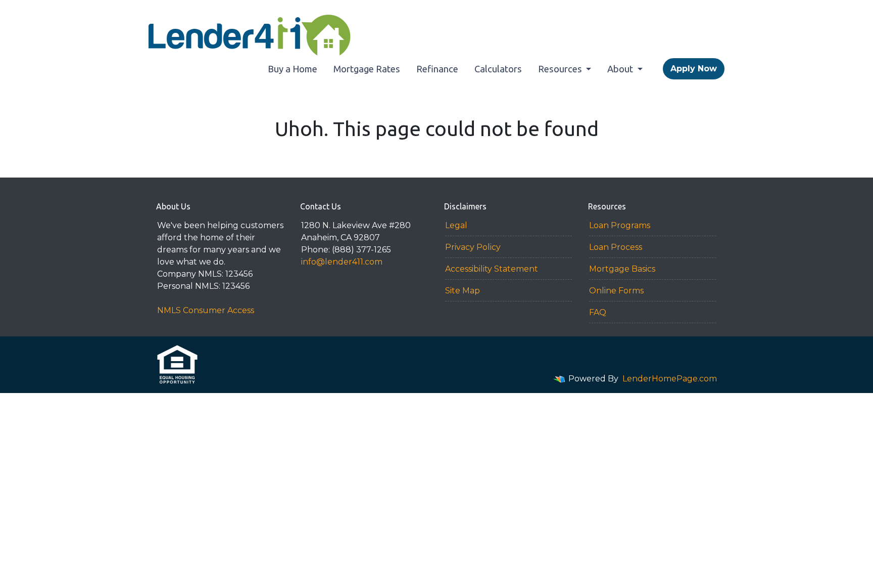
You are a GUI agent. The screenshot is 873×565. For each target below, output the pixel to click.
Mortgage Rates (366, 69)
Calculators (498, 69)
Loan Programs (619, 225)
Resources (561, 69)
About (621, 69)
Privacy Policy (473, 247)
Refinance (437, 69)
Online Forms (616, 290)
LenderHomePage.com (669, 378)
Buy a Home (292, 69)
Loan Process (615, 247)
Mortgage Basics (622, 269)
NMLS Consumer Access (205, 310)
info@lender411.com (341, 262)
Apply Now (693, 68)
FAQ (597, 312)
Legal (456, 225)
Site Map (462, 290)
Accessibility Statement (491, 269)
